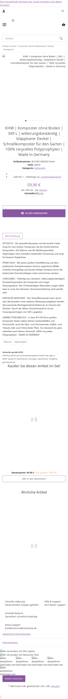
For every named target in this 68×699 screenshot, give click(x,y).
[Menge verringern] (5, 202)
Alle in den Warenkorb (34, 478)
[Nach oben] (1, 697)
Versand (43, 190)
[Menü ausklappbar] (4, 24)
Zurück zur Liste (9, 46)
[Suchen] (62, 38)
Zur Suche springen (39, 1)
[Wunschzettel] (62, 11)
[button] (17, 633)
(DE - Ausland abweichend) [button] (48, 176)
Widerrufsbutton (14, 678)
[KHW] (39, 193)
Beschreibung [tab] (12, 236)
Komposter (40, 168)
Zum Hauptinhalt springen (14, 1)
